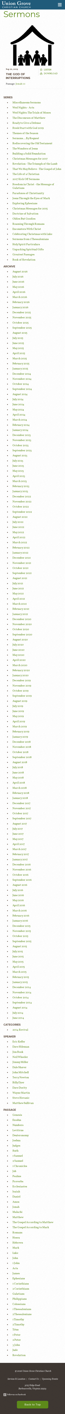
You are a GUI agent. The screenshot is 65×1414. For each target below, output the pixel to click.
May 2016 (18, 900)
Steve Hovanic (21, 1098)
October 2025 (20, 323)
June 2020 (18, 650)
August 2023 (19, 455)
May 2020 (18, 655)
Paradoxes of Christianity (28, 193)
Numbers (18, 1125)
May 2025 (18, 348)
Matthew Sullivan (23, 1103)
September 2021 (22, 573)
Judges (16, 1146)
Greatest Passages (23, 254)
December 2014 (21, 987)
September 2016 (22, 880)
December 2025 (21, 312)
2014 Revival (20, 1030)
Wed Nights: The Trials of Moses (31, 113)
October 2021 (20, 568)
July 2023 (17, 461)
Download (51, 73)
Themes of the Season (25, 133)
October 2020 (20, 629)
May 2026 (18, 287)
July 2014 (17, 1013)
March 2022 (19, 542)
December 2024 (21, 374)
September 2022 (22, 512)
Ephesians (18, 1278)
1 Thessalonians (21, 1309)
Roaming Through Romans (28, 224)
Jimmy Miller (20, 1062)
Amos (15, 1202)
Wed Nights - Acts (23, 108)
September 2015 (21, 941)
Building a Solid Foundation (29, 154)
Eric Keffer (18, 1042)
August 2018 (19, 762)
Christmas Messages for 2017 (30, 159)
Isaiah (16, 1192)
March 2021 (19, 604)
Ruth (15, 1151)
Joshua (16, 1140)
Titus (15, 1330)
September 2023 (22, 450)
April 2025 (18, 353)
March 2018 (19, 788)
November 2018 (21, 747)
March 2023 (19, 481)
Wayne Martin (21, 1093)
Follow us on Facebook (16, 1394)
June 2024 (18, 404)
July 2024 (18, 399)
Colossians (19, 1304)
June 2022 (18, 527)
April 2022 (18, 537)
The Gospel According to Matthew (32, 1222)
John (15, 1258)
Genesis (17, 1115)
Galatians (18, 1294)
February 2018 (20, 793)
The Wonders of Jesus (25, 149)
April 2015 (18, 967)
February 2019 (20, 732)
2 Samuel (17, 1161)
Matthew (18, 1217)
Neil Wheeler (20, 1057)
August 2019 (19, 701)
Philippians (19, 1299)
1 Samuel (17, 1156)
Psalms (16, 1176)
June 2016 (18, 895)
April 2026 (18, 292)
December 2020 (21, 619)
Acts (15, 1268)
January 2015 (20, 982)
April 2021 (18, 599)
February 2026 (21, 302)
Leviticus (18, 1130)
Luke (15, 1253)
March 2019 (19, 726)
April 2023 (18, 476)
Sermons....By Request (25, 138)
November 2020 (22, 624)
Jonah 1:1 (20, 84)
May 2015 (18, 962)
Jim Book (17, 1052)
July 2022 (17, 522)
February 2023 (20, 486)
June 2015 (18, 956)
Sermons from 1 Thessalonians (30, 239)
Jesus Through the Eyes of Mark (31, 198)
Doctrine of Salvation (25, 214)
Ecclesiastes (19, 1186)
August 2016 (19, 885)
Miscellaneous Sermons (26, 102)
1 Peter (16, 1335)
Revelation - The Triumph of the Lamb (34, 164)
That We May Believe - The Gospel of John (36, 169)
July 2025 (17, 338)
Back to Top (32, 1404)
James (16, 1273)
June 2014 (18, 1018)
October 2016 (20, 875)
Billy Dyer (18, 1082)
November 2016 (21, 870)
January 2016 (20, 921)
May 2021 (18, 593)
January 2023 (20, 491)
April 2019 (18, 721)
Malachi (17, 1212)
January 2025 (20, 369)
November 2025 (21, 317)
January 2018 (20, 798)
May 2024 (18, 410)
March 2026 (19, 297)
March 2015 (19, 972)
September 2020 (22, 634)
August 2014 (19, 1008)
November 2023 (21, 440)
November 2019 (21, 686)
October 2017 (20, 813)
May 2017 (18, 839)
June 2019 (18, 711)
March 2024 (19, 420)
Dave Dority (19, 1088)
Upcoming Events (50, 1379)
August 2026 (19, 272)
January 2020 (20, 675)
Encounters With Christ (26, 229)
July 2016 (17, 890)
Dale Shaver (19, 1067)
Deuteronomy (20, 1135)
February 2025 (20, 363)
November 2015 (21, 931)
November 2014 (21, 992)
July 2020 (18, 645)
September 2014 (22, 1003)
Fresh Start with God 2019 (28, 128)
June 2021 (18, 588)
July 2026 (17, 277)
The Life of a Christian (25, 174)
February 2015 (20, 977)
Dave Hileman (20, 1047)
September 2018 (22, 757)
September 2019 (22, 696)
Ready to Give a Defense (26, 123)
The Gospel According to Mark (30, 1227)
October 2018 (20, 752)
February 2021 (20, 609)
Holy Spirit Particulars (26, 244)
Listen (47, 69)
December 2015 (21, 926)
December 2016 (21, 864)
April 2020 (19, 660)
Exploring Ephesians (24, 203)
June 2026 (18, 282)
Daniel (16, 1197)
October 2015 (20, 936)
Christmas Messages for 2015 (30, 209)
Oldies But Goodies (23, 219)
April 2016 (18, 905)
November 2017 (21, 808)
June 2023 (18, 466)
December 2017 (21, 803)
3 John (16, 1345)
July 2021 (17, 583)
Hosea (16, 1238)
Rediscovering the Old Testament (32, 143)
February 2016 (20, 916)
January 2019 (20, 737)
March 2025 (19, 358)
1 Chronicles (19, 1166)
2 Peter (16, 1340)
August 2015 (19, 946)
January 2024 (20, 430)
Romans (17, 1232)
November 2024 (22, 379)
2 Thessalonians (22, 1314)
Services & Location (16, 1379)
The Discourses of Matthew (28, 118)
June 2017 (18, 834)
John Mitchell (20, 1072)
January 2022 (20, 553)
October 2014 (20, 997)
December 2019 (21, 680)
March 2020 (19, 665)
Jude (15, 1350)
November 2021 (21, 563)
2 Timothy (18, 1324)
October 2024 (20, 384)
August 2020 (20, 640)
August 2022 (19, 517)
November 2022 (21, 502)
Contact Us (33, 1379)
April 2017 (18, 844)
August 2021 (19, 578)
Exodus (16, 1120)
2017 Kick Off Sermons (26, 179)
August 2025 (19, 333)
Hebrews (17, 1243)
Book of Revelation (23, 260)
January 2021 (20, 614)
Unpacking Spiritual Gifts (28, 249)
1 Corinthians (20, 1284)
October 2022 (20, 507)
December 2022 (21, 496)
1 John (16, 1263)
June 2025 (18, 343)
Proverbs (17, 1181)
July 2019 (17, 706)
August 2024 (20, 394)
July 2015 (17, 951)
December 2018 (21, 742)
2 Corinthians (20, 1289)
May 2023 (18, 471)
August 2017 (19, 824)
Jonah (15, 1207)
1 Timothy (18, 1319)
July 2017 (17, 829)
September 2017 (21, 818)
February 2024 (21, 425)
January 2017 (20, 859)
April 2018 (18, 783)
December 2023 (21, 435)
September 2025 (22, 328)
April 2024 (18, 415)
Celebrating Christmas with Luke (32, 234)
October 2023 (20, 445)
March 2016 (19, 911)
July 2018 (17, 767)
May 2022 (18, 532)
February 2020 (21, 670)
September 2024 (22, 389)
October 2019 (20, 691)
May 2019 (18, 716)
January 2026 (20, 307)
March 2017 (19, 849)
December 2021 (21, 558)
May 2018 (18, 778)
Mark (15, 1248)
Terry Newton (20, 1077)
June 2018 (18, 773)
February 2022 (21, 548)
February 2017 (20, 854)
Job (14, 1171)
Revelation (19, 1355)
